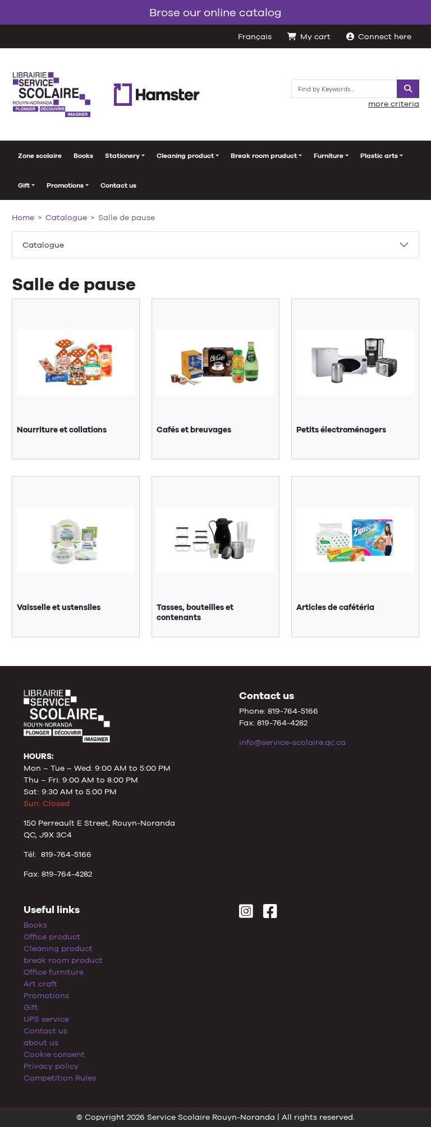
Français (255, 36)
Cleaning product (58, 948)
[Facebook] (270, 914)
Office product (52, 936)
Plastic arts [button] (379, 156)
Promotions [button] (65, 185)
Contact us (118, 185)
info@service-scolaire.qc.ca (292, 742)
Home (23, 217)
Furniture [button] (328, 156)
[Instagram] (246, 914)
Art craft (40, 983)
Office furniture (54, 971)
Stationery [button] (122, 156)
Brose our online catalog (215, 12)
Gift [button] (24, 185)
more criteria (393, 103)
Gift (31, 1007)
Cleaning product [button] (185, 156)
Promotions (46, 995)
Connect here (384, 36)
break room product (63, 960)
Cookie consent (54, 1054)
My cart (315, 36)
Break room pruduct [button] (264, 156)
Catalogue (43, 244)
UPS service (46, 1018)
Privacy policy (51, 1065)
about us (41, 1042)
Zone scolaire (40, 156)
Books (83, 156)
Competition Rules (60, 1077)
